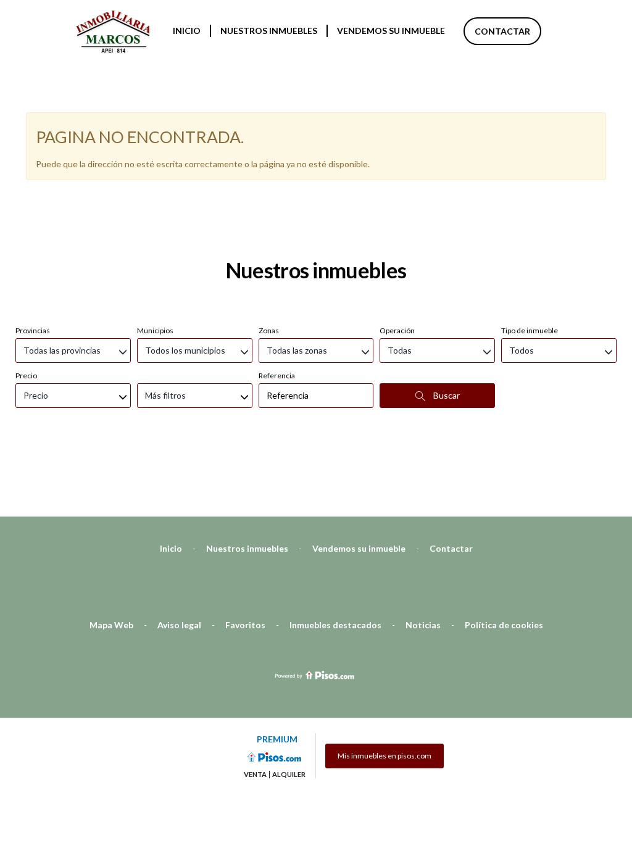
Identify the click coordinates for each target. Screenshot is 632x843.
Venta (255, 774)
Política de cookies (504, 625)
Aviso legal (179, 625)
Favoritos (245, 625)
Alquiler (289, 774)
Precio (26, 375)
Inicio (187, 30)
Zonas (269, 330)
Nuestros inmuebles (268, 30)
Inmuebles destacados (335, 625)
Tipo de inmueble (529, 330)
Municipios (155, 330)
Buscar (445, 395)
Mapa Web (111, 625)
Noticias (423, 625)
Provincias (32, 330)
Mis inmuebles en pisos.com (384, 755)
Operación (397, 330)
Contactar (502, 31)
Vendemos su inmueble (391, 30)
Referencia (277, 375)
